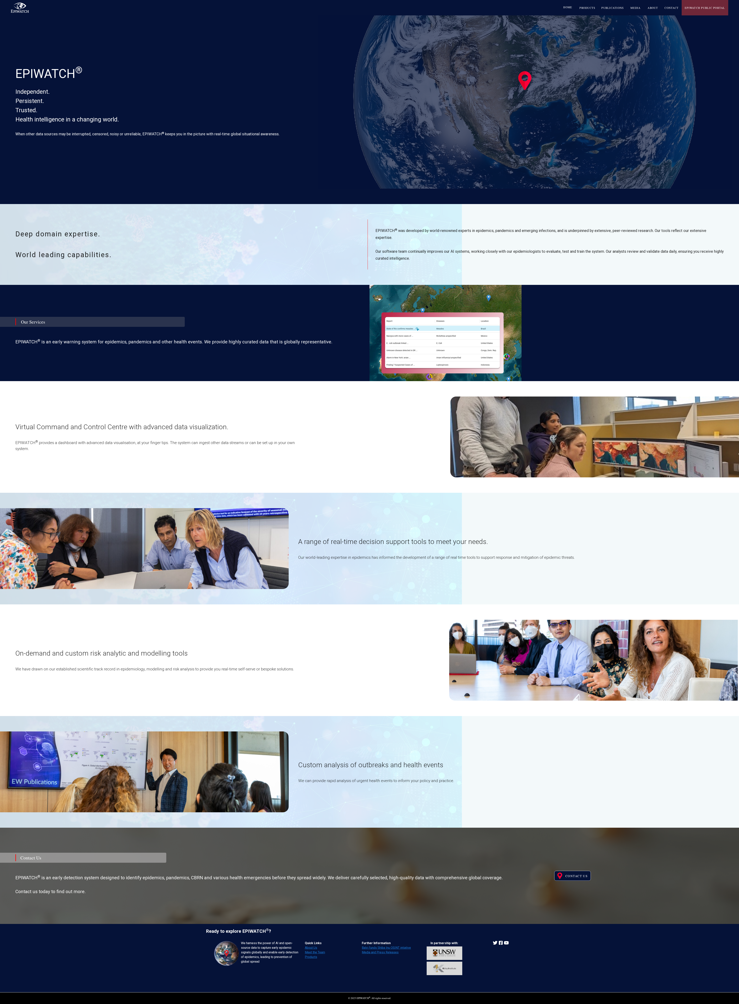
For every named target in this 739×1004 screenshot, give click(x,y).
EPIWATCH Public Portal (705, 8)
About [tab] (653, 8)
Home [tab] (567, 7)
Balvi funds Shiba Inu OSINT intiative (386, 948)
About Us (311, 948)
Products (311, 957)
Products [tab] (587, 8)
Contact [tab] (672, 8)
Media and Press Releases (380, 952)
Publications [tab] (613, 8)
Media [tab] (636, 8)
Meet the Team (315, 952)
